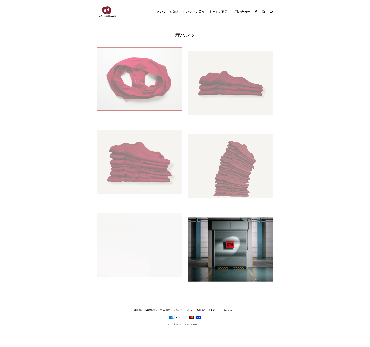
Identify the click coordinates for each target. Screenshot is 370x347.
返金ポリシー (214, 310)
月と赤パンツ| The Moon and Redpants (230, 124)
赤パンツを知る (168, 11)
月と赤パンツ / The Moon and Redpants (139, 119)
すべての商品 (218, 11)
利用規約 (138, 310)
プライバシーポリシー (183, 310)
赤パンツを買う (194, 11)
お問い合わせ (241, 11)
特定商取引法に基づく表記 (157, 310)
